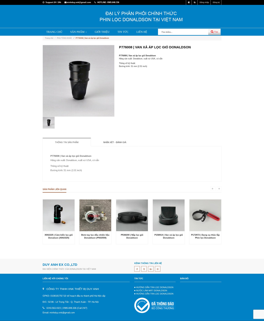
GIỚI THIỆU (102, 31)
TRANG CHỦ (54, 31)
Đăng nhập (204, 2)
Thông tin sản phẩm (67, 142)
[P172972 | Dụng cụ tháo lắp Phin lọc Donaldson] (205, 215)
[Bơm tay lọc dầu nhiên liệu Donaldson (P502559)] (95, 215)
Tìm (216, 32)
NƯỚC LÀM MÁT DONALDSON (151, 290)
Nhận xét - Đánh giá (114, 142)
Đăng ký (216, 2)
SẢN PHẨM (77, 31)
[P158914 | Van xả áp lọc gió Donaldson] (169, 215)
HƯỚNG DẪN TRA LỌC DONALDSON (154, 287)
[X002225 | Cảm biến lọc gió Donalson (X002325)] (59, 215)
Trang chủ (50, 38)
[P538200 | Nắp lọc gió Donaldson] (132, 215)
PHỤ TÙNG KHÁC (64, 38)
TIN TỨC (122, 31)
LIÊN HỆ (141, 31)
